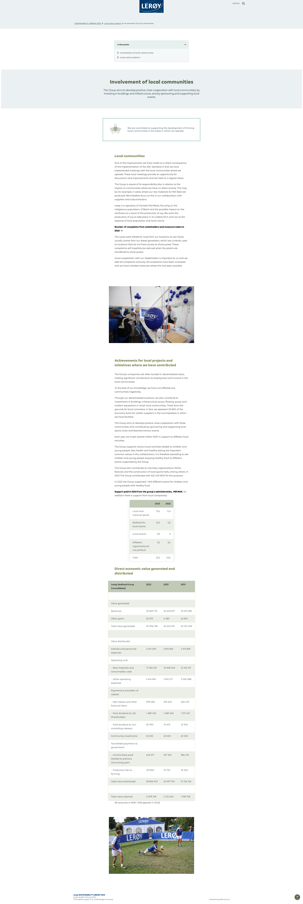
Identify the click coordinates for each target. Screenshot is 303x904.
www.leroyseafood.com (219, 899)
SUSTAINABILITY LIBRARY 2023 (88, 24)
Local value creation (112, 24)
